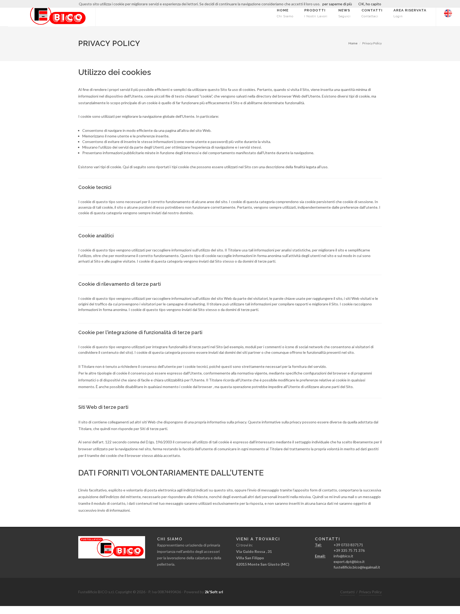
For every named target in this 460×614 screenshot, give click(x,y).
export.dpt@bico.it (349, 561)
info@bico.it (343, 556)
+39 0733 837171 (348, 544)
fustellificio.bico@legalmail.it (357, 567)
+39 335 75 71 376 (349, 550)
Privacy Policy (370, 592)
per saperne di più (337, 4)
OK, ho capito (369, 4)
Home (353, 43)
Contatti (347, 592)
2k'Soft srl (214, 592)
